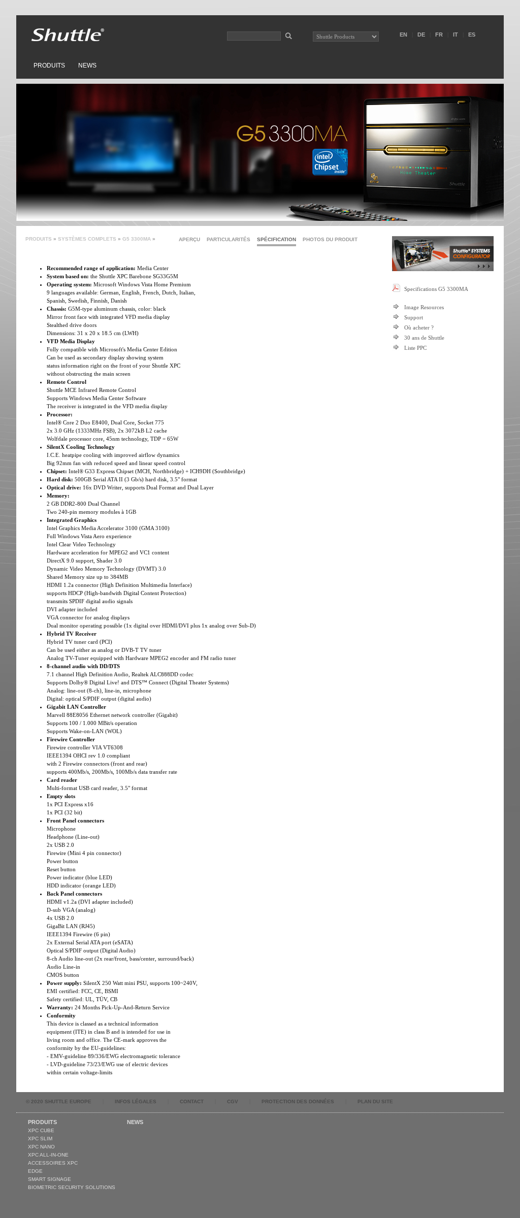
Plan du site (375, 1101)
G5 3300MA (136, 239)
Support (413, 317)
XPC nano (41, 1146)
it (455, 34)
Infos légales (135, 1101)
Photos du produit (330, 239)
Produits (49, 65)
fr (439, 34)
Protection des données (298, 1101)
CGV (232, 1101)
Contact (192, 1101)
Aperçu (189, 239)
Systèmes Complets (87, 239)
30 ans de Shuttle (424, 338)
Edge (35, 1171)
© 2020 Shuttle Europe (58, 1101)
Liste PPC (415, 348)
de (421, 34)
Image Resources (424, 307)
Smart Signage (49, 1179)
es (471, 34)
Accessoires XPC (53, 1163)
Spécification (276, 239)
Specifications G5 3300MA (436, 289)
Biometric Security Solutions (71, 1187)
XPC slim (40, 1138)
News (87, 65)
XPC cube (41, 1130)
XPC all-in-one (48, 1155)
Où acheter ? (419, 327)
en (403, 34)
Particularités (228, 239)
